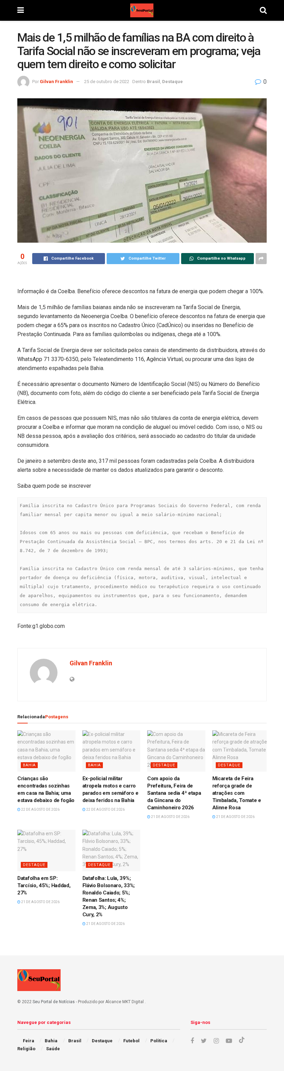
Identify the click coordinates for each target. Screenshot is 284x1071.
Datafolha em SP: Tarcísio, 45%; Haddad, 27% (43, 885)
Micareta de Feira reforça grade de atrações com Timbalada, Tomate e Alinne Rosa (236, 793)
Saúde (53, 1048)
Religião (26, 1048)
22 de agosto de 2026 (40, 809)
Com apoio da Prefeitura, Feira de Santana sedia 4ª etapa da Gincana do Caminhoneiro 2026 (174, 793)
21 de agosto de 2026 (169, 817)
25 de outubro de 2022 (106, 81)
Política (158, 1040)
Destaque (172, 81)
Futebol (131, 1040)
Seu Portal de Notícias (54, 1001)
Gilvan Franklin (56, 81)
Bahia (29, 765)
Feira (28, 1040)
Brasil (153, 81)
